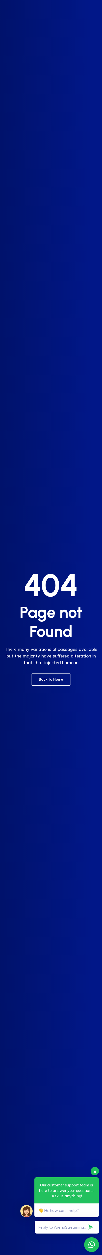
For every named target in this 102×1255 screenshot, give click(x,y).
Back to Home (51, 679)
